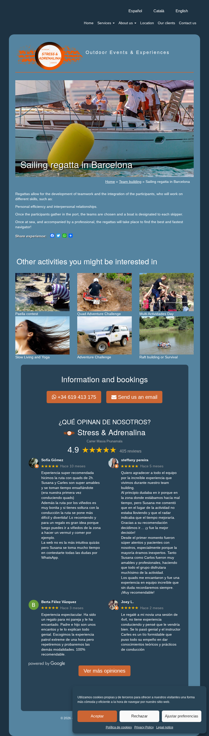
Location (147, 23)
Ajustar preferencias (181, 716)
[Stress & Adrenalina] (50, 55)
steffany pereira (134, 460)
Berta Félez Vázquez (58, 602)
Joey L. (127, 602)
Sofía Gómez (52, 460)
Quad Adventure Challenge (99, 314)
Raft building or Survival (158, 357)
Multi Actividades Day (156, 314)
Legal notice (164, 727)
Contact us (187, 23)
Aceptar (97, 716)
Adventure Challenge (94, 357)
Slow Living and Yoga (32, 357)
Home (89, 23)
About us (126, 23)
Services (104, 23)
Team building (130, 182)
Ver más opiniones (104, 671)
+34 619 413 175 (76, 397)
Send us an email (136, 397)
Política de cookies (119, 727)
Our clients (166, 23)
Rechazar (139, 716)
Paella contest (26, 314)
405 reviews (130, 451)
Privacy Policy (144, 727)
